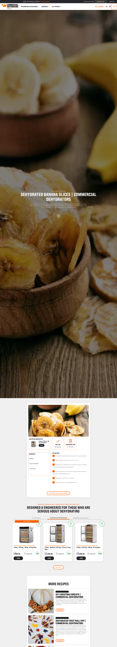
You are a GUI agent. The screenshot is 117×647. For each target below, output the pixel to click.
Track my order (45, 1)
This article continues (58, 493)
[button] (108, 6)
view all (58, 567)
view (41, 445)
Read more (60, 610)
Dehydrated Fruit (62, 591)
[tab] (36, 517)
